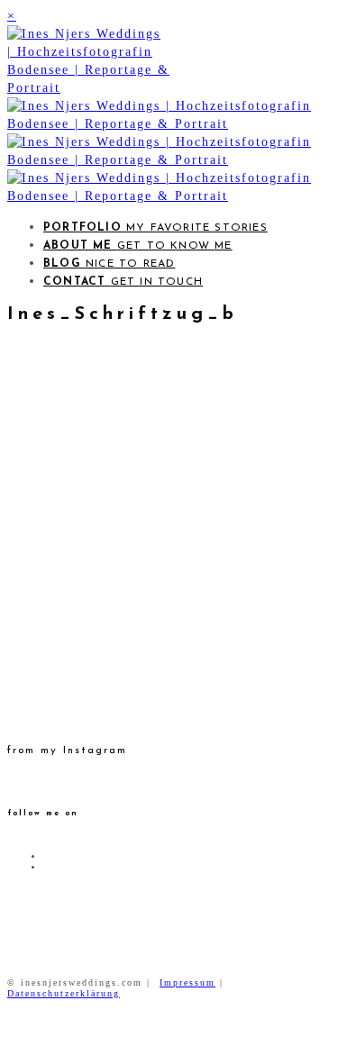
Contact (123, 282)
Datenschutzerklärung (63, 993)
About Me (138, 246)
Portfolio (155, 228)
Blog (109, 264)
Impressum (187, 982)
